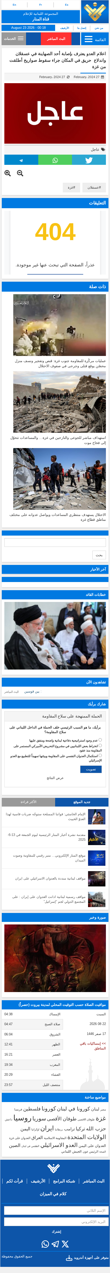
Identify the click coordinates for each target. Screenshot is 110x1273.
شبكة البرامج (64, 1181)
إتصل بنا (81, 28)
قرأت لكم (14, 1181)
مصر (103, 1109)
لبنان (95, 1109)
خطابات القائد (96, 594)
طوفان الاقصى (86, 1119)
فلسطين (32, 1108)
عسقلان (93, 187)
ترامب (69, 1129)
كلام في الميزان (53, 1194)
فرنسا (18, 1109)
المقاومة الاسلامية (55, 1138)
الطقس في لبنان (30, 1146)
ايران (47, 1128)
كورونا (49, 1108)
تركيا (80, 1128)
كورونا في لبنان (73, 1108)
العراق (37, 1137)
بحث (99, 555)
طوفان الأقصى (62, 1118)
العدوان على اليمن (92, 1146)
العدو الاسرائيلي (59, 1145)
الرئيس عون (90, 1151)
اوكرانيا (35, 1129)
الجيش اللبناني (71, 1151)
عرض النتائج (55, 778)
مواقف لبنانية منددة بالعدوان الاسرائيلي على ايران (50, 878)
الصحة (102, 1151)
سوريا (39, 1118)
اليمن (25, 1128)
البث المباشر (56, 39)
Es (66, 4)
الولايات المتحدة (86, 1137)
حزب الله (96, 1128)
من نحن (99, 28)
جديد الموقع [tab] (82, 802)
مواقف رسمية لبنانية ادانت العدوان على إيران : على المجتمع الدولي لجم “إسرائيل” (48, 899)
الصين (14, 1145)
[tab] (55, 716)
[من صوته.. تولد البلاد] (55, 958)
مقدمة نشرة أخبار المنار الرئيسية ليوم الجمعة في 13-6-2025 (46, 837)
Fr (40, 4)
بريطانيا (59, 1129)
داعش (8, 1119)
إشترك (56, 1231)
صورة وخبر (97, 917)
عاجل (95, 149)
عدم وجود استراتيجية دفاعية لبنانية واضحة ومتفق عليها (63, 740)
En (14, 4)
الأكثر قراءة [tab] (28, 802)
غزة (70, 187)
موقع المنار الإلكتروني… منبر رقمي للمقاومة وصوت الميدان (49, 858)
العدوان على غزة (19, 1138)
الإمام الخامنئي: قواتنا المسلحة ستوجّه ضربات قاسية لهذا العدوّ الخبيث (45, 816)
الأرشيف (64, 28)
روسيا (22, 1118)
